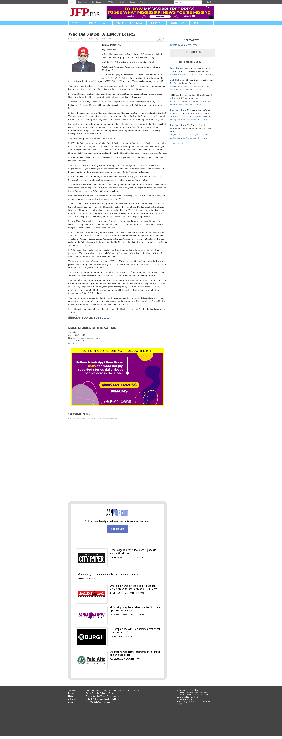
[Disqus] (117, 460)
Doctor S (74, 39)
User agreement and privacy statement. (192, 692)
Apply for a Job (104, 702)
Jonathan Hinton (178, 110)
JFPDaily (111, 2)
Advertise (122, 2)
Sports (197, 23)
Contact (132, 2)
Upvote (159, 39)
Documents (116, 696)
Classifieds (98, 699)
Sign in (209, 2)
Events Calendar (92, 693)
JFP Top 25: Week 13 (76, 340)
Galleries (96, 696)
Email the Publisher (112, 699)
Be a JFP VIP (82, 2)
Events (110, 690)
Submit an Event (106, 693)
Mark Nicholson (177, 80)
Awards (142, 2)
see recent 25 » (176, 143)
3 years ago (209, 74)
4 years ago (197, 104)
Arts (106, 23)
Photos (89, 696)
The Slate (72, 332)
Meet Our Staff (91, 702)
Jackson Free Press (86, 12)
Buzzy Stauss (176, 68)
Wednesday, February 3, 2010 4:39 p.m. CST (96, 39)
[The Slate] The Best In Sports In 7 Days (84, 337)
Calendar (136, 23)
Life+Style (156, 23)
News (75, 23)
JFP (71, 2)
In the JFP (90, 699)
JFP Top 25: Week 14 (76, 335)
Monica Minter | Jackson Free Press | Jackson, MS (186, 74)
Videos (103, 696)
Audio (109, 696)
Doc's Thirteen (74, 343)
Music (120, 23)
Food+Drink (178, 23)
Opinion (91, 23)
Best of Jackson (97, 2)
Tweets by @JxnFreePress (183, 45)
